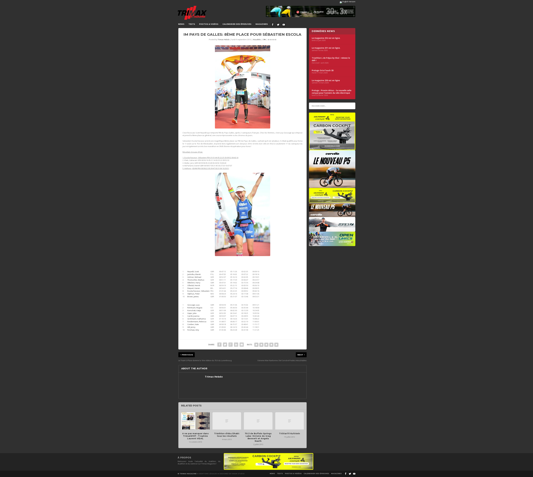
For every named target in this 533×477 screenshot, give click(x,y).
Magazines (262, 24)
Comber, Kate (193, 324)
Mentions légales (208, 474)
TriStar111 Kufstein (289, 433)
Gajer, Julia (191, 313)
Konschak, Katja (194, 310)
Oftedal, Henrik (193, 285)
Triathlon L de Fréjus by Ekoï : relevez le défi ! (331, 59)
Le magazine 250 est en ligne (326, 80)
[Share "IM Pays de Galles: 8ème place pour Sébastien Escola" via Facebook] (219, 344)
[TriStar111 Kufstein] (289, 420)
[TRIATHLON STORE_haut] (310, 11)
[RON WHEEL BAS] (268, 469)
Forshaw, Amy (193, 330)
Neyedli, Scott (193, 271)
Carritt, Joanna (193, 316)
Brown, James (193, 296)
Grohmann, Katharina (196, 318)
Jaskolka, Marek (194, 274)
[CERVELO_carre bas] (332, 186)
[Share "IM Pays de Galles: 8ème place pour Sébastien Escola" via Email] (241, 344)
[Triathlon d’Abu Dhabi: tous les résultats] (227, 420)
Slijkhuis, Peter (193, 293)
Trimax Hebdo (224, 39)
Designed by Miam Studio (232, 474)
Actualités (257, 39)
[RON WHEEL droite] (332, 201)
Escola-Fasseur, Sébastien (198, 291)
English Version (348, 1)
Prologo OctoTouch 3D (323, 70)
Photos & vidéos (208, 24)
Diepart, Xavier (193, 288)
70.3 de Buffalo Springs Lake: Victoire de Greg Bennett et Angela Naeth (258, 437)
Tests (191, 24)
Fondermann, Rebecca (196, 321)
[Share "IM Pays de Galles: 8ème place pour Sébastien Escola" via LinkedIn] (236, 344)
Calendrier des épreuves (236, 24)
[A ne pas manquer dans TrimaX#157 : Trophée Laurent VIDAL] (195, 420)
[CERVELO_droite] (332, 215)
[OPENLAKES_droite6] (332, 244)
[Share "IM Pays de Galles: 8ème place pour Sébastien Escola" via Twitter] (225, 344)
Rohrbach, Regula (194, 307)
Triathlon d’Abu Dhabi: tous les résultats (227, 434)
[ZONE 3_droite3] (332, 230)
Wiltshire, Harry (193, 282)
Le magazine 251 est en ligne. (326, 48)
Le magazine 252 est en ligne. (326, 38)
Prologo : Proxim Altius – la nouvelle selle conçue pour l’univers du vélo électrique (331, 91)
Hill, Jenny (191, 327)
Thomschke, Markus (195, 280)
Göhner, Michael (194, 277)
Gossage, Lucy (193, 305)
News (181, 24)
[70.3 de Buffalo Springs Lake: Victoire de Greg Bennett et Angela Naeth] (258, 420)
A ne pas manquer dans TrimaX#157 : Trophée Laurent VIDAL (195, 436)
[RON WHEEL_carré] (332, 149)
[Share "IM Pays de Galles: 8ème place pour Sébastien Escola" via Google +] (230, 344)
